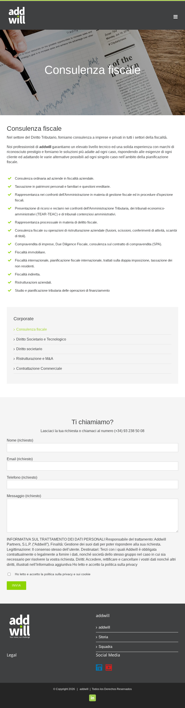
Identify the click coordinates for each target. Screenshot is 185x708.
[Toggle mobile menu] (175, 16)
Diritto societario (29, 349)
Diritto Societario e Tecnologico (41, 339)
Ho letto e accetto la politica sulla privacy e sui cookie (52, 574)
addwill (104, 627)
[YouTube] (109, 667)
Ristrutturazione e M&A (34, 359)
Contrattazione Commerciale (39, 368)
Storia (103, 637)
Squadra (105, 647)
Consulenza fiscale (31, 329)
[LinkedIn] (99, 667)
